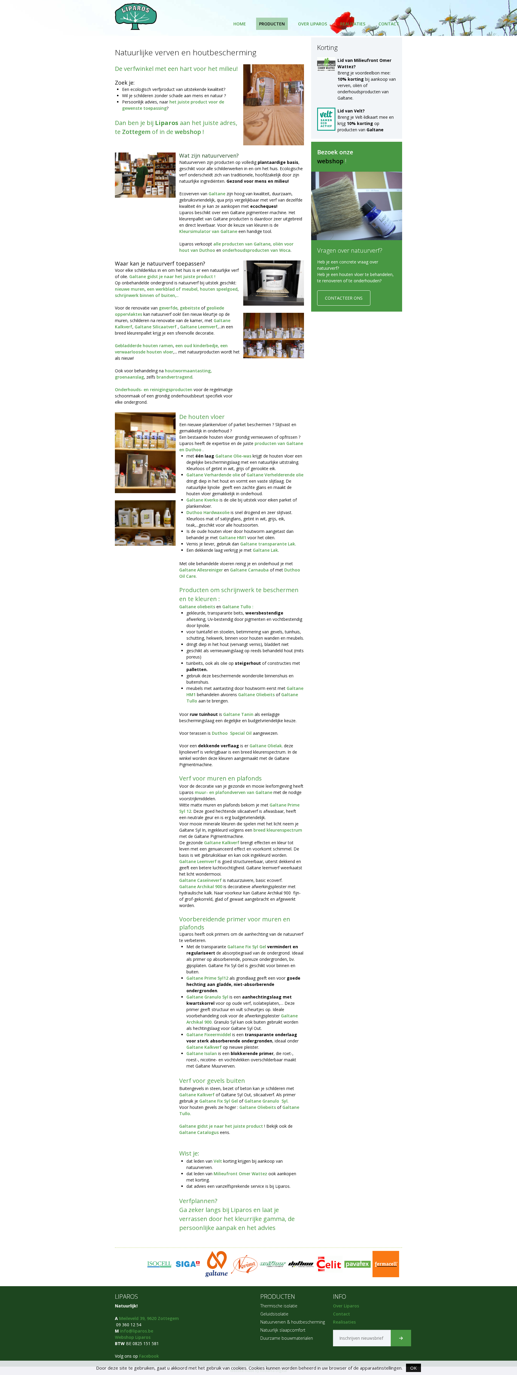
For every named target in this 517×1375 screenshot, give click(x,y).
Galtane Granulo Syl (207, 997)
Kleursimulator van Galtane (208, 231)
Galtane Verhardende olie (213, 475)
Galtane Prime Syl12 (207, 978)
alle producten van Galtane (241, 244)
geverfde (168, 308)
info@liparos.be (136, 1331)
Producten (272, 24)
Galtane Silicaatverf (156, 327)
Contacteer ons (344, 298)
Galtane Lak (265, 550)
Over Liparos (312, 24)
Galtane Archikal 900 (201, 886)
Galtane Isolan (202, 1053)
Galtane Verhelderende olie (275, 475)
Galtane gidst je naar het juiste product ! (172, 276)
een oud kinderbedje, (197, 345)
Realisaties (352, 24)
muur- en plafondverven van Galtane (233, 792)
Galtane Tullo (236, 606)
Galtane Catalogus (199, 1132)
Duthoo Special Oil (232, 733)
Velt (218, 1161)
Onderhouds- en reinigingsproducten (153, 389)
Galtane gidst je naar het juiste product (221, 1126)
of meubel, (187, 289)
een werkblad (161, 289)
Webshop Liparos (132, 1337)
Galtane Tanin (239, 714)
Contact (388, 24)
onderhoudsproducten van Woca (256, 250)
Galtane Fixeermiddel (209, 1034)
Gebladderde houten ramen (144, 345)
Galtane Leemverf (199, 327)
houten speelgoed (219, 289)
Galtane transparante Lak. (268, 544)
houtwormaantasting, (188, 371)
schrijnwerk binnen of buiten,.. (147, 295)
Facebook (149, 1356)
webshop (188, 132)
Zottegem (137, 132)
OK (413, 1368)
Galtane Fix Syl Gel (246, 946)
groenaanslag (129, 377)
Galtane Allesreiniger (201, 570)
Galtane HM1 (232, 537)
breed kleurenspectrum (277, 830)
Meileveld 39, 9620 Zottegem (149, 1318)
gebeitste (189, 308)
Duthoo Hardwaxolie (207, 512)
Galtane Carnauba (249, 570)
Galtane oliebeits (197, 606)
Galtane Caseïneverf (201, 880)
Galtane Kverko (203, 500)
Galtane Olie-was (233, 456)
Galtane (217, 193)
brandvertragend (174, 377)
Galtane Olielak (266, 746)
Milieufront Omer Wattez (240, 1173)
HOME (239, 24)
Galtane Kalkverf (221, 842)
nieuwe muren (130, 289)
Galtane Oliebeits (256, 694)
